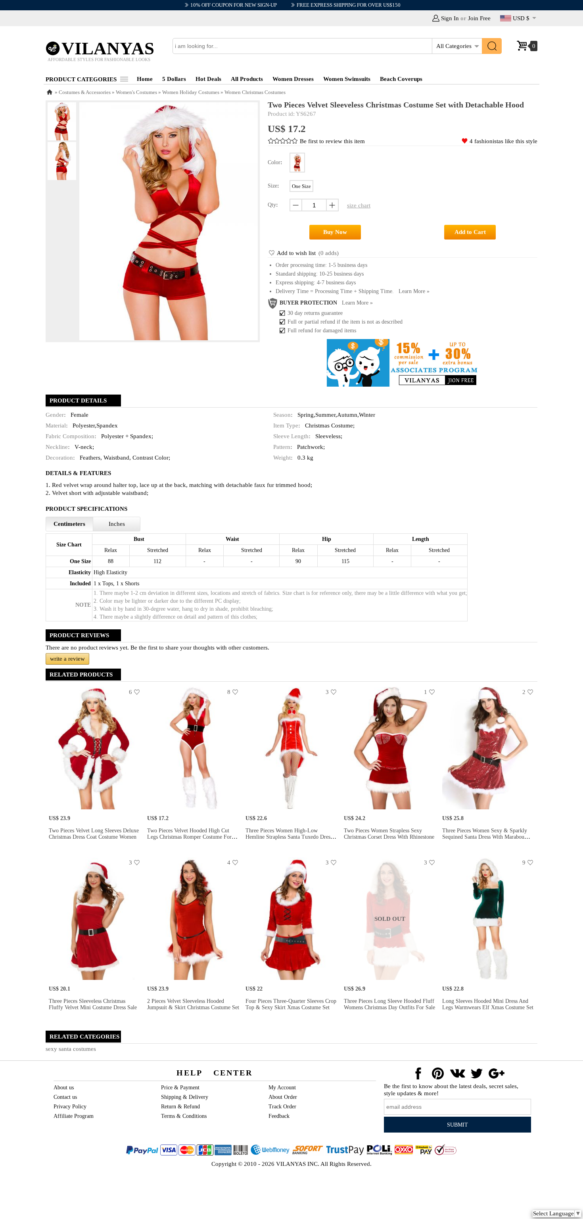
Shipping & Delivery (184, 1097)
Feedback (279, 1116)
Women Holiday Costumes (190, 92)
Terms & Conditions (184, 1116)
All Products (247, 79)
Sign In (450, 18)
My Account (282, 1088)
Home (145, 79)
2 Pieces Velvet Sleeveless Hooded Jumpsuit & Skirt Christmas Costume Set (193, 1004)
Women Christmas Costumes (255, 92)
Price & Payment (180, 1088)
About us (64, 1088)
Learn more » (414, 291)
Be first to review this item (332, 141)
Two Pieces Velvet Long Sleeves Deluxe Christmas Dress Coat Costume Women (94, 834)
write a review (67, 659)
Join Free (479, 18)
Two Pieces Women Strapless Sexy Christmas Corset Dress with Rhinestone (389, 834)
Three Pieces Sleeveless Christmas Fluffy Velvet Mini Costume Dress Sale (93, 1004)
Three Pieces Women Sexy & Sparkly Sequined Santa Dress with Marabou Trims (484, 837)
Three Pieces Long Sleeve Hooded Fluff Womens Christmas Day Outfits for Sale (389, 1004)
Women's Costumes (136, 92)
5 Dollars (174, 79)
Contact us (65, 1097)
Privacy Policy (70, 1107)
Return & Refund (180, 1107)
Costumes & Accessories (85, 92)
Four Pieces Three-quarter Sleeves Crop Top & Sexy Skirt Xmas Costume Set (290, 1004)
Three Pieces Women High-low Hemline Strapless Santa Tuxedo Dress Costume (288, 837)
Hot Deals (208, 79)
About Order (282, 1097)
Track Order (282, 1107)
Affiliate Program (74, 1116)
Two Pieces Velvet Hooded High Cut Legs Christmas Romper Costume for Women (189, 837)
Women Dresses (293, 79)
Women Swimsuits (346, 79)
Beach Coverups (401, 79)
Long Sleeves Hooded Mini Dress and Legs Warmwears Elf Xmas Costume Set (487, 1004)
